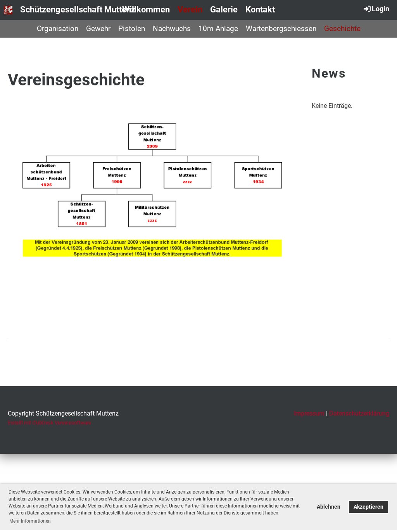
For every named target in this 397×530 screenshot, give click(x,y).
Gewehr (98, 28)
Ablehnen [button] (328, 507)
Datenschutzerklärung (359, 413)
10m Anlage (218, 28)
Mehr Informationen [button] (30, 521)
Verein (190, 9)
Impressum (309, 413)
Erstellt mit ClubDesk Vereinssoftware (49, 423)
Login (380, 9)
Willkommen (146, 9)
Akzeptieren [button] (368, 507)
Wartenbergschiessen (281, 28)
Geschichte (342, 28)
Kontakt (260, 9)
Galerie (224, 9)
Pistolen (131, 28)
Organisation (57, 28)
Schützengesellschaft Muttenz (77, 9)
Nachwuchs (172, 28)
